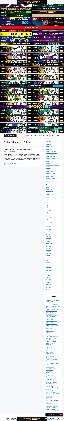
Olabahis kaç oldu (51, 358)
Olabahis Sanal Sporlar (50, 380)
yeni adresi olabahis (49, 410)
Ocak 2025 (48, 214)
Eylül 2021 (48, 282)
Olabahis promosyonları (51, 379)
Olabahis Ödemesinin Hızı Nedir (52, 178)
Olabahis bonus (50, 314)
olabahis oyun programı (49, 371)
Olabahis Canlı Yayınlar (50, 176)
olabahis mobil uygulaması (50, 365)
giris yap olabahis (55, 300)
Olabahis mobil (48, 363)
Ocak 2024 (48, 234)
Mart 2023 (48, 251)
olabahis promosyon (49, 376)
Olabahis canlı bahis (51, 318)
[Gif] (32, 64)
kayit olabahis (56, 302)
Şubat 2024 (48, 233)
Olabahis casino (49, 326)
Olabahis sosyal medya (50, 383)
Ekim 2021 (48, 280)
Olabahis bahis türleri (49, 312)
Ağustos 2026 (49, 203)
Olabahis (57, 135)
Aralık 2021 (48, 277)
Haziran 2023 (48, 246)
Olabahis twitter (50, 390)
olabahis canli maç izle (50, 316)
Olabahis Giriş (26, 135)
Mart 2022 (48, 272)
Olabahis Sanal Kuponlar (51, 149)
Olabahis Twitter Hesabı (51, 161)
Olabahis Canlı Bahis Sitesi (50, 319)
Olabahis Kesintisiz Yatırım (51, 153)
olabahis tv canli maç (49, 389)
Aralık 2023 (48, 236)
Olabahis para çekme (50, 375)
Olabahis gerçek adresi (52, 336)
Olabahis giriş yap (50, 343)
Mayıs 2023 (48, 248)
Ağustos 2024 (49, 222)
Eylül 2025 (48, 207)
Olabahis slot (55, 382)
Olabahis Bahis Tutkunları (51, 171)
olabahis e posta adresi (49, 335)
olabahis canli (56, 315)
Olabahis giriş (50, 340)
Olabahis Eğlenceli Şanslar (51, 151)
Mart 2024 (48, 231)
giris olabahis (48, 300)
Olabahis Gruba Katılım (50, 159)
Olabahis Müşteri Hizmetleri (50, 367)
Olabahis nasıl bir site (51, 368)
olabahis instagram (50, 353)
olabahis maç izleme (49, 360)
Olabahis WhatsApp (49, 393)
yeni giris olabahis (56, 410)
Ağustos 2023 (49, 243)
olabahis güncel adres (50, 345)
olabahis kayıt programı (56, 355)
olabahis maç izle (54, 359)
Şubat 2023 (48, 253)
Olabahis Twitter (42, 135)
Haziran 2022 (48, 267)
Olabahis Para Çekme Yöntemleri (17, 150)
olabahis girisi (48, 338)
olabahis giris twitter (55, 338)
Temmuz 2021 (49, 286)
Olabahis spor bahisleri (51, 385)
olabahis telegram (49, 387)
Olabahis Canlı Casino (51, 321)
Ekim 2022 (48, 260)
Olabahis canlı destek (51, 324)
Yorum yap (7, 164)
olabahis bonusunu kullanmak (49, 315)
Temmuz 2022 (49, 265)
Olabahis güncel (49, 344)
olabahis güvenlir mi (49, 352)
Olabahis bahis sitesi (51, 311)
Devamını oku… (34, 159)
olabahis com (48, 332)
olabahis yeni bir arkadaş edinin (50, 397)
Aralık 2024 (48, 215)
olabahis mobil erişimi (49, 364)
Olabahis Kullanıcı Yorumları (51, 174)
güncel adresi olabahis (49, 301)
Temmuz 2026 (49, 205)
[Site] (16, 47)
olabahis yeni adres (49, 394)
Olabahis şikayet (50, 407)
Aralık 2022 (48, 256)
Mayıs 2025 (48, 210)
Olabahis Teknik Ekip (50, 163)
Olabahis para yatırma (50, 372)
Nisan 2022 (48, 270)
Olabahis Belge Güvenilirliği (51, 156)
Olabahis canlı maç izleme (52, 325)
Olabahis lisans (48, 359)
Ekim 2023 (48, 239)
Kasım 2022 (48, 258)
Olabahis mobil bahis (54, 363)
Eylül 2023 (48, 241)
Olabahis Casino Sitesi (50, 331)
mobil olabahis (48, 304)
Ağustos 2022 (49, 263)
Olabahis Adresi (49, 144)
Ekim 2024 (48, 219)
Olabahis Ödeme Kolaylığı (51, 158)
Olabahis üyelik (49, 406)
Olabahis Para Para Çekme (17, 163)
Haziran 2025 (48, 209)
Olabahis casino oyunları (52, 329)
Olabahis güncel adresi (51, 347)
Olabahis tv (55, 387)
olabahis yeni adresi (50, 396)
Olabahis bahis (55, 309)
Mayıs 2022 (48, 268)
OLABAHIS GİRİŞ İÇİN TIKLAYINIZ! (32, 27)
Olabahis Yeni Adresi (50, 135)
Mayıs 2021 (48, 289)
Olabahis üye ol (55, 406)
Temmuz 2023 (49, 244)
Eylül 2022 (48, 262)
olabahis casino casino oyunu (49, 328)
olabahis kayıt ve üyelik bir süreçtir (50, 356)
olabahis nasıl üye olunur (49, 370)
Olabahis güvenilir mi (51, 351)
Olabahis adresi (50, 308)
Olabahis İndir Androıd (9, 163)
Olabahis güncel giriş (52, 349)
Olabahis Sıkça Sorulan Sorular (50, 386)
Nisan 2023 (48, 250)
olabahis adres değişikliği (56, 306)
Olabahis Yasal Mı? (56, 393)
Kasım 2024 (48, 217)
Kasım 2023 (48, 238)
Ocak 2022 (48, 275)
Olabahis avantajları (49, 309)
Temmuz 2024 (49, 224)
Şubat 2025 (48, 212)
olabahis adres (48, 306)
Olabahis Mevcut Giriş (50, 173)
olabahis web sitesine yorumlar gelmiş (51, 392)
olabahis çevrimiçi (48, 403)
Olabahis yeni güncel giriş (52, 401)
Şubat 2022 (48, 274)
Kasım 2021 (48, 279)
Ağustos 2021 (49, 284)
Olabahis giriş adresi (51, 341)
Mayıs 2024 (48, 227)
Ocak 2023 (48, 255)
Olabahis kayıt (49, 355)
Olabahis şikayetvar (51, 409)
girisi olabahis (55, 298)
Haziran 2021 (48, 287)
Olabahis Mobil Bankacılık (51, 154)
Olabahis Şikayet (34, 135)
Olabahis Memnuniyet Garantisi (52, 165)
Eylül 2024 (48, 221)
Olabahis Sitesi (49, 382)
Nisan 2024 (48, 229)
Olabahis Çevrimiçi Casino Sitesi (52, 169)
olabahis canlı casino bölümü (49, 322)
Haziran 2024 (48, 226)
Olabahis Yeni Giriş (49, 398)
